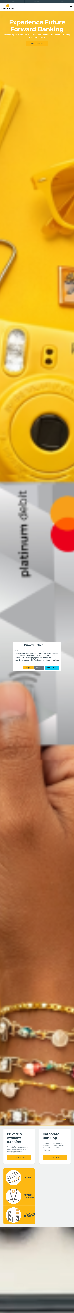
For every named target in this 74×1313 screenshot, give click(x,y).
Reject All (39, 668)
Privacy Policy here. (52, 660)
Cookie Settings (52, 668)
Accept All (28, 668)
